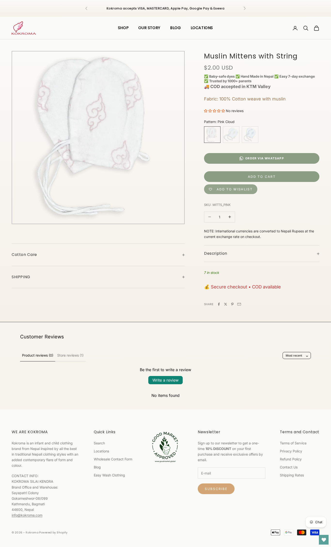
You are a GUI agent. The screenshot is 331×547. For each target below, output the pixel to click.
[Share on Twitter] (226, 304)
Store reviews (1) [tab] (70, 355)
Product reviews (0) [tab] (37, 355)
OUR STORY (149, 27)
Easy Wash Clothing (109, 475)
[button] (214, 111)
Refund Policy (291, 459)
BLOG (175, 27)
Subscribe (216, 489)
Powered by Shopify (53, 532)
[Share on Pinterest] (232, 304)
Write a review (165, 380)
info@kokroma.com (27, 515)
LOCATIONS (202, 27)
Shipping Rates (292, 475)
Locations (101, 451)
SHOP (123, 27)
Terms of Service (293, 443)
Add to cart (262, 177)
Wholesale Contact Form (113, 459)
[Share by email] (239, 304)
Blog (97, 467)
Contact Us (289, 467)
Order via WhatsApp (264, 158)
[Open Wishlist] (324, 540)
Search (99, 443)
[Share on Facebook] (219, 304)
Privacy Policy (291, 451)
